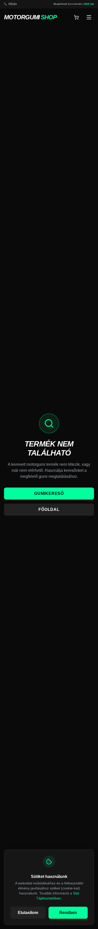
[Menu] (89, 17)
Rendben (68, 912)
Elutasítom (28, 912)
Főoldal (49, 509)
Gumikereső (49, 493)
